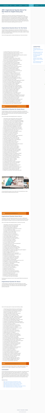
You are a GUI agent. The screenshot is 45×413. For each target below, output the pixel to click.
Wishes (15, 5)
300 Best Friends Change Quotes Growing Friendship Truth (38, 59)
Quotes (31, 5)
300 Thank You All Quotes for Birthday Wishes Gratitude (37, 55)
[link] (3, 177)
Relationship (36, 5)
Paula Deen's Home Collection (8, 177)
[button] (41, 5)
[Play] (26, 183)
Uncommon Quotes (5, 5)
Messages (20, 5)
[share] (22, 177)
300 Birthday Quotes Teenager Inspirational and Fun (38, 49)
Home (10, 5)
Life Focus (26, 5)
